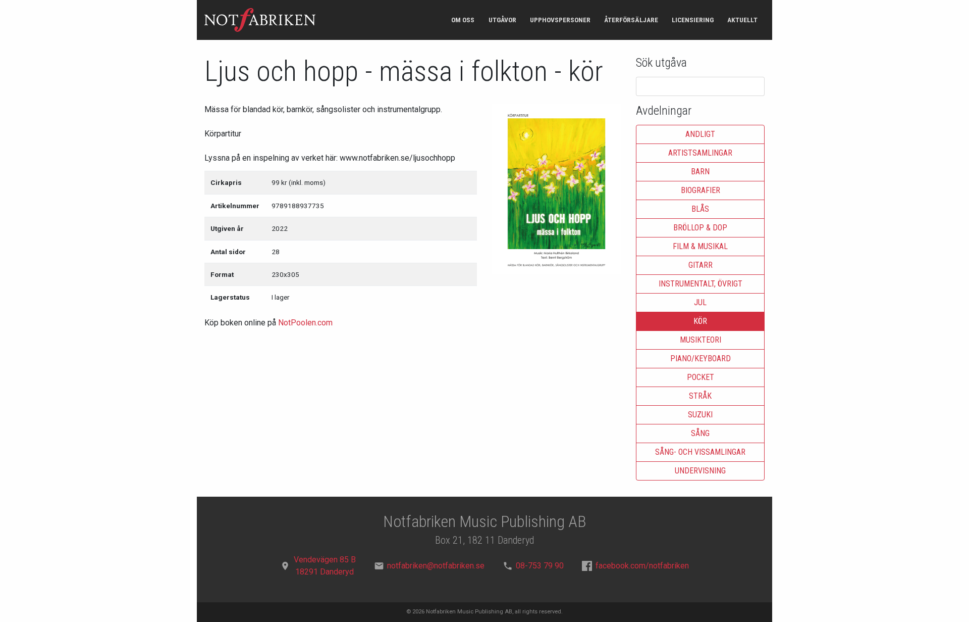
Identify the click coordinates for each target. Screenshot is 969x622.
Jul (700, 302)
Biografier (700, 190)
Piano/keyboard (700, 358)
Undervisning (700, 470)
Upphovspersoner (560, 20)
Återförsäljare (631, 20)
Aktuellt (742, 20)
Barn (700, 171)
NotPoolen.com (305, 322)
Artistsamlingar (700, 153)
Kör (700, 321)
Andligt (700, 134)
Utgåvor (502, 20)
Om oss (462, 20)
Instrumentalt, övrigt (700, 284)
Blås (700, 209)
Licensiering (693, 20)
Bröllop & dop (700, 227)
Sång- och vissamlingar (700, 452)
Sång (700, 433)
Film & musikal (700, 246)
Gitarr (700, 265)
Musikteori (700, 340)
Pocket (700, 377)
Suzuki (700, 414)
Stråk (700, 396)
